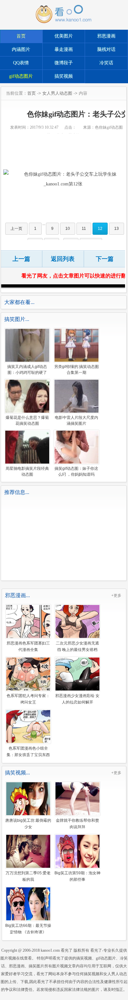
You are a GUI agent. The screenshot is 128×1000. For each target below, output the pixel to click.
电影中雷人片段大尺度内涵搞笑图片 (76, 420)
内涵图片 (21, 49)
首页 (21, 36)
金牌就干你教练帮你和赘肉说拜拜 (77, 823)
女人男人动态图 (57, 93)
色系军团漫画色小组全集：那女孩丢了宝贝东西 (28, 751)
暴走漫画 (63, 49)
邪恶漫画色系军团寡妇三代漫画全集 (28, 646)
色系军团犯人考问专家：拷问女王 (28, 698)
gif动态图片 (21, 76)
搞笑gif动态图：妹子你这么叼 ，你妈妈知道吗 (76, 471)
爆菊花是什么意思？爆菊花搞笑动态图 (27, 420)
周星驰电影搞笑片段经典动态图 (27, 471)
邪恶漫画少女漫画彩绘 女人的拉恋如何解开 (77, 698)
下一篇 (105, 259)
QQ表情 (21, 62)
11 (84, 228)
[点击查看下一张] (62, 179)
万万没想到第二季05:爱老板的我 (28, 876)
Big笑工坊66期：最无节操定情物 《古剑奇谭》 (28, 928)
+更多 (116, 595)
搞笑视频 (63, 76)
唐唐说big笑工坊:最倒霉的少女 (28, 823)
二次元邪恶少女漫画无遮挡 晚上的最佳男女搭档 (77, 646)
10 (67, 228)
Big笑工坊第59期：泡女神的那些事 (77, 876)
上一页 (16, 228)
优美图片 (63, 36)
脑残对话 (106, 49)
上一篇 (21, 259)
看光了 (67, 950)
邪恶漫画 (106, 36)
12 (100, 228)
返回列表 (63, 259)
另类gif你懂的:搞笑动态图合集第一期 (76, 369)
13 (116, 228)
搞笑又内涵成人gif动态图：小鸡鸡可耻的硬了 (27, 369)
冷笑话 (106, 62)
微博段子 (63, 62)
